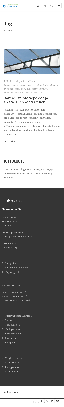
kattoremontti (39, 88)
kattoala (25, 88)
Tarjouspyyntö (12, 272)
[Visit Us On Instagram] (46, 400)
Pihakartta (10, 243)
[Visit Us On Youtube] (57, 400)
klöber (25, 92)
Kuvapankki (11, 342)
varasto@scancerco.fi (14, 296)
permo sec (36, 92)
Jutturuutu (32, 81)
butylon (37, 85)
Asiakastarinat (12, 371)
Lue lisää (9, 141)
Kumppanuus (12, 367)
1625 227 (16, 285)
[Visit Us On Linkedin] (52, 400)
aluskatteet (25, 85)
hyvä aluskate (11, 88)
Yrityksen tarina (13, 358)
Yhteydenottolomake (16, 267)
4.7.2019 (8, 81)
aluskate (13, 85)
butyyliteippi (50, 85)
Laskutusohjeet (13, 333)
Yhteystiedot (12, 263)
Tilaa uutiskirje (12, 324)
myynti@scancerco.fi (14, 292)
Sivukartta (10, 338)
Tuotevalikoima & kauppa (18, 315)
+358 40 (7, 285)
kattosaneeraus (12, 92)
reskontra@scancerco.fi (16, 300)
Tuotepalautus (12, 329)
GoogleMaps (11, 247)
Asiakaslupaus (12, 362)
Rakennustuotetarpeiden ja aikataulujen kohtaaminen (26, 100)
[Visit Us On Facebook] (41, 400)
